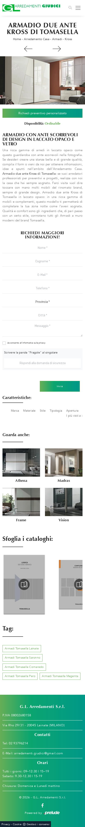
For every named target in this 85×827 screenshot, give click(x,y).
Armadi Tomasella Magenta (60, 676)
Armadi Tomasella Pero (20, 676)
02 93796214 (18, 743)
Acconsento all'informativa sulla (26, 342)
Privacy (5, 824)
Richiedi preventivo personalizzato (42, 113)
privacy (42, 342)
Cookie (17, 824)
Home (17, 39)
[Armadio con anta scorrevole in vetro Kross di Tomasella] (42, 80)
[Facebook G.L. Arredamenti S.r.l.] (42, 805)
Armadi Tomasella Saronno (22, 658)
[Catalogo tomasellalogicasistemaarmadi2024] (24, 584)
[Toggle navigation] (70, 8)
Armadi (57, 39)
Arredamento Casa (36, 39)
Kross (68, 39)
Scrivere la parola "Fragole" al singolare (31, 353)
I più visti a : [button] (74, 416)
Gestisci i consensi (38, 824)
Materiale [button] (29, 411)
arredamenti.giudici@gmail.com (38, 753)
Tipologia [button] (56, 411)
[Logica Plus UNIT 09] (56, 49)
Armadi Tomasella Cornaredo (24, 667)
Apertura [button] (72, 411)
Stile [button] (43, 411)
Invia (60, 386)
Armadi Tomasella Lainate (22, 648)
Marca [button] (15, 411)
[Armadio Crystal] (28, 49)
